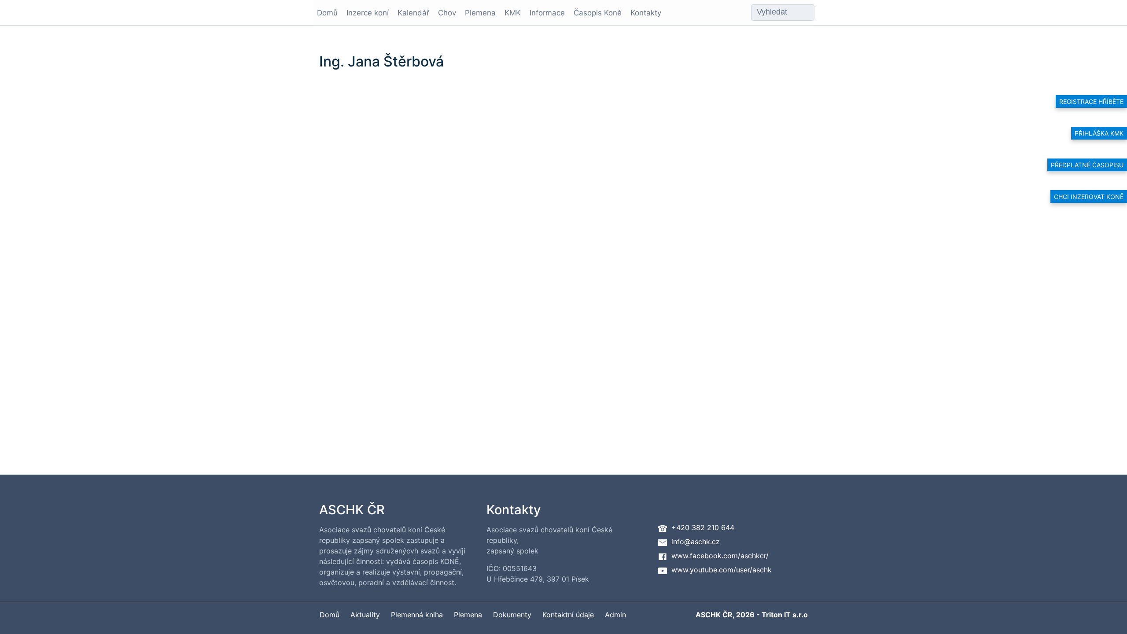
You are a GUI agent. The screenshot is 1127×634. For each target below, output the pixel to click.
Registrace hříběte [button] (1091, 101)
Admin (615, 614)
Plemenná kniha (417, 614)
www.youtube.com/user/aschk (721, 569)
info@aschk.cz (695, 541)
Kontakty (645, 12)
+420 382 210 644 (702, 527)
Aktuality (365, 614)
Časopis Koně (598, 12)
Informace (547, 12)
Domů (327, 12)
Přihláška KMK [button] (1099, 133)
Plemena (480, 12)
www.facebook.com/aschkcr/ (720, 555)
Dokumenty (512, 614)
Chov (447, 12)
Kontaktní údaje (568, 614)
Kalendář (413, 12)
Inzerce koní (367, 12)
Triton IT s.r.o (785, 614)
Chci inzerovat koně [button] (1088, 196)
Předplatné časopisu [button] (1087, 165)
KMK (513, 12)
